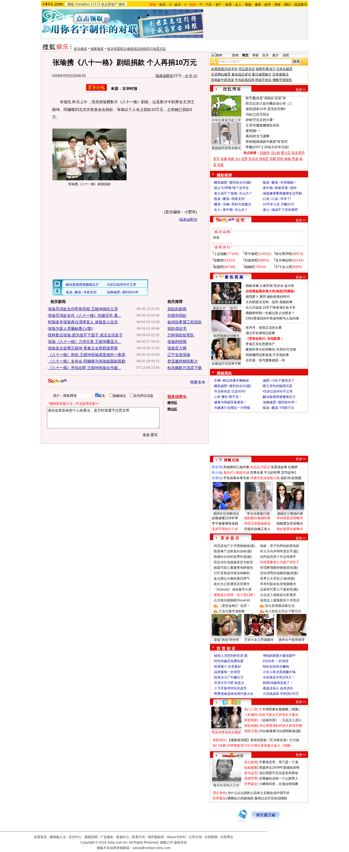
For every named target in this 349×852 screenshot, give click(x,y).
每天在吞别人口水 (226, 785)
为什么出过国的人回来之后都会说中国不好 (258, 793)
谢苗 (249, 109)
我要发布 (197, 382)
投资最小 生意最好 (227, 666)
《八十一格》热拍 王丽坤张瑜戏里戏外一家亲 (86, 354)
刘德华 (265, 153)
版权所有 (180, 842)
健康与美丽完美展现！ (230, 402)
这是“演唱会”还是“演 (271, 98)
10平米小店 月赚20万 (278, 204)
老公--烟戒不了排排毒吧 (280, 210)
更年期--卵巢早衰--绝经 (280, 188)
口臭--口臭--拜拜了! (277, 199)
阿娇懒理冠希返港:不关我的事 (267, 355)
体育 (162, 5)
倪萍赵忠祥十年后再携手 (278, 557)
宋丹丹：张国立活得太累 (264, 328)
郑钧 (280, 159)
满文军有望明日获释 (260, 333)
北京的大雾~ (265, 120)
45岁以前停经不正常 (278, 391)
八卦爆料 (250, 715)
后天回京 (262, 114)
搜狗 (121, 4)
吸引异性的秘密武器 (277, 386)
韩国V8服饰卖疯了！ (278, 683)
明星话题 (250, 731)
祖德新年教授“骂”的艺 (272, 142)
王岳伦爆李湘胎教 (232, 611)
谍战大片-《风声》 (226, 308)
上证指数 (220, 254)
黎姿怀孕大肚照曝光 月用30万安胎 (271, 349)
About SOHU (176, 837)
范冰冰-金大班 (283, 286)
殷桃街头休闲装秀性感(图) (233, 557)
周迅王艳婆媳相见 (257, 523)
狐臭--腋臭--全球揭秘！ (280, 182)
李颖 (249, 147)
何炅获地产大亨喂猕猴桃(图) (234, 546)
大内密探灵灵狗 (257, 302)
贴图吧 (219, 267)
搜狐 (70, 4)
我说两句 (300, 5)
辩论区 (172, 409)
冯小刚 (275, 153)
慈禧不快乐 (263, 80)
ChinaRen (82, 4)
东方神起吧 (283, 260)
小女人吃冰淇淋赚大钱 (279, 672)
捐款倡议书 (176, 328)
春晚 (287, 159)
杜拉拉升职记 (260, 467)
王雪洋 (250, 125)
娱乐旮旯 (250, 773)
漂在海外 (219, 793)
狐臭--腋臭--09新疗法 (278, 408)
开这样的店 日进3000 (229, 391)
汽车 (209, 5)
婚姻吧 (249, 267)
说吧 (285, 55)
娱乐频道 (80, 49)
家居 (228, 5)
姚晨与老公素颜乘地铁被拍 (233, 568)
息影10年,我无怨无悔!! (269, 109)
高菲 (249, 136)
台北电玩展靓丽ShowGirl (232, 600)
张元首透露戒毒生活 (279, 606)
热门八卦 (250, 709)
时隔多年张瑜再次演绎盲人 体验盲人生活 (83, 322)
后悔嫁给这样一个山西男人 (278, 778)
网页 (245, 55)
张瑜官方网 (176, 348)
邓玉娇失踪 (247, 69)
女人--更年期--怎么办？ (231, 210)
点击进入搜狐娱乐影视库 (278, 595)
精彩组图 (250, 726)
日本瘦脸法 (280, 74)
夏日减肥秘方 (262, 74)
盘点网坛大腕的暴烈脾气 (232, 578)
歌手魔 (250, 98)
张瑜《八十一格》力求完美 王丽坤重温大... (84, 341)
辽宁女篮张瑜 (178, 354)
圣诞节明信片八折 (225, 529)
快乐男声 (298, 153)
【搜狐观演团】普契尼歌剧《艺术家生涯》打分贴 (263, 740)
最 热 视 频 (234, 277)
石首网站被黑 (221, 74)
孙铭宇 (250, 120)
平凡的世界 (272, 472)
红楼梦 (293, 467)
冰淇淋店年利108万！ (279, 677)
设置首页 (40, 837)
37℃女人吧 (283, 267)
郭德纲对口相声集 (236, 467)
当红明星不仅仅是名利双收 (278, 773)
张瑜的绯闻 (176, 341)
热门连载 (219, 745)
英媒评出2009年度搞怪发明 (279, 767)
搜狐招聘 (91, 837)
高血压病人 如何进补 (278, 688)
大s (237, 159)
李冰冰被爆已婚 (258, 514)
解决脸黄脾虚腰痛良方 (279, 397)
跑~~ (256, 131)
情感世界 (250, 778)
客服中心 (122, 837)
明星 (220, 165)
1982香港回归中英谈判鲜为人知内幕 (272, 318)
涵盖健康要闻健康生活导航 (282, 193)
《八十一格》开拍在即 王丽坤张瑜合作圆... (84, 368)
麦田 (263, 297)
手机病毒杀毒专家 (236, 478)
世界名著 (256, 472)
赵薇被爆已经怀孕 (225, 518)
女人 (238, 5)
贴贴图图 (250, 767)
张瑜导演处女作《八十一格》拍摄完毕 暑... (84, 315)
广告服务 (106, 837)
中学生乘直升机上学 (226, 120)
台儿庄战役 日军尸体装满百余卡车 (271, 307)
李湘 (295, 159)
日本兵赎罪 (284, 69)
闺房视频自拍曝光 (226, 336)
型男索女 (250, 784)
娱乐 (177, 5)
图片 (275, 55)
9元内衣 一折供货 (275, 661)
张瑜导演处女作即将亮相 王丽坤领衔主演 (83, 309)
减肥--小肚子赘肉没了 (278, 380)
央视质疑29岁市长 (224, 69)
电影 (231, 159)
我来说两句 (164, 76)
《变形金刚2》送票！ (234, 606)
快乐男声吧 (283, 254)
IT (201, 5)
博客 (277, 5)
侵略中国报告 (282, 80)
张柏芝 (264, 159)
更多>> (301, 90)
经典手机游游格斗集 (265, 478)
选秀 (244, 159)
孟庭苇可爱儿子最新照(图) (279, 589)
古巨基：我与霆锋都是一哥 (265, 360)
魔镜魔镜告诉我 (267, 125)
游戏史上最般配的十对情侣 (279, 600)
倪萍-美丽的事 (282, 302)
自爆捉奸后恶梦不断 (226, 364)
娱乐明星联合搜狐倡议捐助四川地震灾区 (136, 49)
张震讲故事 (279, 467)
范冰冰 (253, 159)
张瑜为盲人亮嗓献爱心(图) (70, 328)
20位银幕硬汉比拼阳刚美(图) (280, 731)
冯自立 (250, 114)
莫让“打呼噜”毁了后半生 (231, 188)
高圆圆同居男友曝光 (226, 148)
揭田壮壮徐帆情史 (226, 514)
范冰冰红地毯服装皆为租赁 (233, 562)
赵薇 (224, 159)
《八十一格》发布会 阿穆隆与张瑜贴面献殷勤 (86, 361)
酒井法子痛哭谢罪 (291, 640)
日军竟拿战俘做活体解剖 (232, 573)
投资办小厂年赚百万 (228, 677)
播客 (258, 5)
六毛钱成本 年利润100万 (281, 694)
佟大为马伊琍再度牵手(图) (279, 551)
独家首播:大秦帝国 (259, 286)
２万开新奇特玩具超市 (230, 688)
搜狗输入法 (58, 837)
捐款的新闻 (176, 309)
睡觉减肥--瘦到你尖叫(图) (232, 182)
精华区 (172, 402)
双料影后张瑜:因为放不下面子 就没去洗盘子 (85, 335)
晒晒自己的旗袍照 (240, 798)
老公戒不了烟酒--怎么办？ (233, 193)
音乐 (265, 55)
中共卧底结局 (244, 80)
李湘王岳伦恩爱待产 (260, 344)
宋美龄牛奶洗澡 (222, 80)
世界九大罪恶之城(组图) (277, 578)
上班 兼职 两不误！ (228, 397)
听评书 (217, 467)
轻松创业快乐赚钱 (276, 666)
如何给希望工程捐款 (184, 322)
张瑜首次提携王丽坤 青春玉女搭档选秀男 (83, 348)
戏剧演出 (219, 740)
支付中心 (75, 837)
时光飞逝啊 (261, 136)
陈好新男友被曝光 (290, 529)
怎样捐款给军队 (180, 335)
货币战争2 (288, 472)
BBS (287, 5)
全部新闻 (211, 837)
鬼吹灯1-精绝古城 (236, 472)
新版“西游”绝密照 (226, 640)
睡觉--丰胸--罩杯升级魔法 (232, 204)
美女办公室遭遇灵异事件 (232, 584)
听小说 (217, 472)
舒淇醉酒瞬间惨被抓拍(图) (279, 568)
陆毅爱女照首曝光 (290, 523)
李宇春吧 (251, 254)
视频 (248, 5)
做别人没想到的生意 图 (231, 656)
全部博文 (226, 837)
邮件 (267, 5)
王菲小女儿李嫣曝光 (259, 640)
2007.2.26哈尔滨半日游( (271, 147)
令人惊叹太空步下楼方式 (283, 611)
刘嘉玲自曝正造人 (257, 529)
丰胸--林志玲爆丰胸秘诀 (231, 380)
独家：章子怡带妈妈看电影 (279, 546)
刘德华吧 (251, 260)
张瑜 (216, 237)
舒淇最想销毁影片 (182, 361)
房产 (218, 5)
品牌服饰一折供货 (227, 672)
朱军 (216, 159)
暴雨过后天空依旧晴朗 (270, 798)
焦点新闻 (250, 762)
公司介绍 (195, 837)
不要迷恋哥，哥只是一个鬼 (278, 762)
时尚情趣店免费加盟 (228, 661)
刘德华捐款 (176, 315)
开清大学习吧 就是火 (229, 683)
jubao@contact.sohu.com (151, 848)
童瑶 (249, 131)
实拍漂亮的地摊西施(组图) (279, 573)
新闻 (235, 55)
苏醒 (273, 159)
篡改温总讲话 (241, 74)
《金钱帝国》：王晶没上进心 (280, 720)
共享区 (217, 478)
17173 (95, 4)
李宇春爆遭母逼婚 (225, 523)
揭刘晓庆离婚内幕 (257, 518)
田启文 (250, 103)
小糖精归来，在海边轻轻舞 (278, 784)
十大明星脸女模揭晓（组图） (280, 709)
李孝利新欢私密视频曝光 (278, 584)
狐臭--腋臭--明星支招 (229, 199)
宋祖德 (250, 142)
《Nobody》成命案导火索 (233, 589)
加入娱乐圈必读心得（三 (274, 103)
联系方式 (138, 837)
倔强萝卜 (252, 297)
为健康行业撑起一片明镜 (232, 408)
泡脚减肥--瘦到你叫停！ (280, 402)
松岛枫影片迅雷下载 (184, 368)
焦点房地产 (109, 4)
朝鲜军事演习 (265, 69)
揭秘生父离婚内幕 (290, 514)
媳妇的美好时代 (278, 297)
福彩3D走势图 (291, 478)
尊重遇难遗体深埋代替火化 (233, 694)
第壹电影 (250, 720)
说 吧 (240, 220)
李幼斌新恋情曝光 (290, 518)
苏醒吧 (219, 260)
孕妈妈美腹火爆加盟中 (279, 656)
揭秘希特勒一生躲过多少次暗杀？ (270, 313)
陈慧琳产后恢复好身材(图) (233, 551)
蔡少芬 (286, 153)
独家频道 (97, 49)
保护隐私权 (156, 837)
